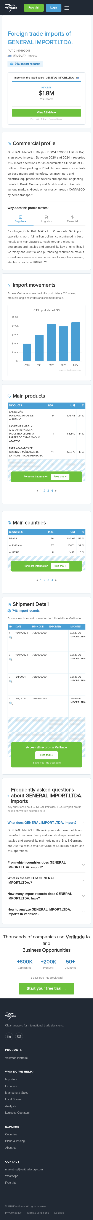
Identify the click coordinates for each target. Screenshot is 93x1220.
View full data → (46, 112)
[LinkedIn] (9, 1036)
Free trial (34, 7)
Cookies (59, 1212)
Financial (72, 221)
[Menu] (67, 8)
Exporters (11, 1086)
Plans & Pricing (15, 1141)
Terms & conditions (38, 1212)
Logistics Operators (17, 1112)
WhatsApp (11, 1176)
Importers (11, 1079)
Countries (11, 1134)
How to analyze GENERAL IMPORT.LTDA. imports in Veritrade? (39, 911)
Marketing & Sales (16, 1092)
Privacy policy (13, 1212)
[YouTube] (19, 1036)
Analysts (10, 1106)
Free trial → (60, 476)
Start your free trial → (46, 988)
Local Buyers (13, 1099)
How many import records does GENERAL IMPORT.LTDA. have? (40, 896)
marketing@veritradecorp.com (24, 1169)
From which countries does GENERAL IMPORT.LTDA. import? (37, 865)
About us (10, 1147)
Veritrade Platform (16, 1058)
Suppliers (20, 221)
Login (53, 7)
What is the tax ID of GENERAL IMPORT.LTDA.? (31, 880)
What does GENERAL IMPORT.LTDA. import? (42, 822)
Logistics (46, 221)
